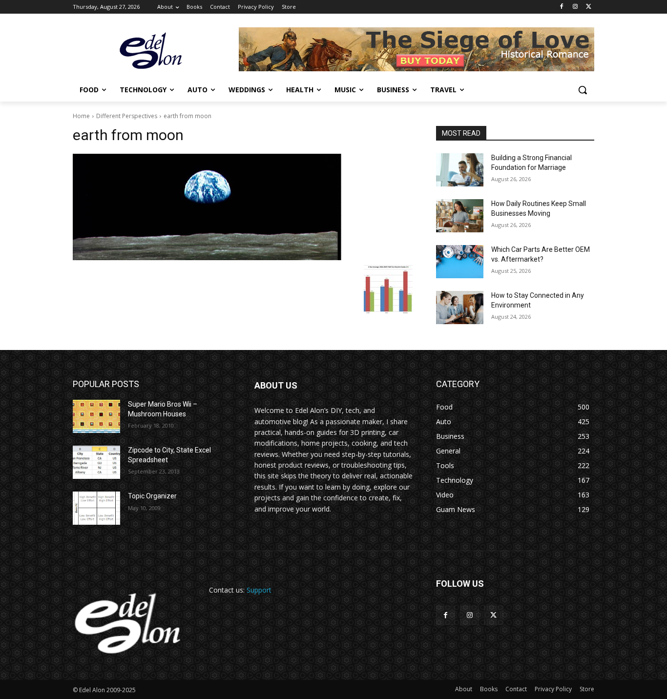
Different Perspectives (126, 116)
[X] (588, 7)
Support (259, 590)
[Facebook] (561, 7)
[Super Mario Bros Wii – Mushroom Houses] (96, 416)
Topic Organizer (152, 496)
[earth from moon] (243, 207)
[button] (582, 90)
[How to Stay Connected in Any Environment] (459, 307)
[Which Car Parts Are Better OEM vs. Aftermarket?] (459, 261)
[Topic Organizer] (96, 508)
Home (81, 116)
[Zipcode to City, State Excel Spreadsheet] (96, 462)
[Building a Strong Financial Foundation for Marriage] (459, 169)
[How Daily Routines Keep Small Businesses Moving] (459, 215)
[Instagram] (575, 7)
